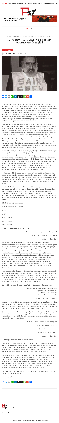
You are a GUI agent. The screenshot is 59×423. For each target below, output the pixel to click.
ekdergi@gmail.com (14, 407)
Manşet (10, 50)
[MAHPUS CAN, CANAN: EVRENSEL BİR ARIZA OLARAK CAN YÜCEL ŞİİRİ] (29, 73)
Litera (14, 36)
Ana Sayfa (9, 36)
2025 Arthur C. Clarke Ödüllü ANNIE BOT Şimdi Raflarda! (35, 3)
